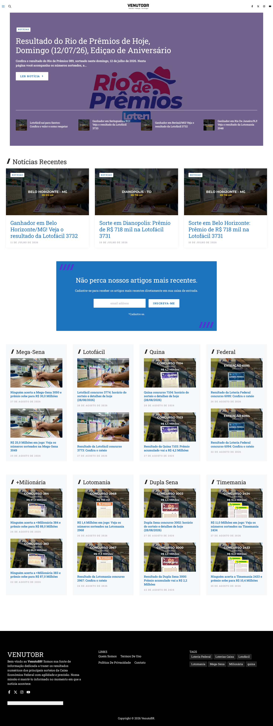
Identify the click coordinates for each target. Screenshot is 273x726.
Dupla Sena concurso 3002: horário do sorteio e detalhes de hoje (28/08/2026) (168, 526)
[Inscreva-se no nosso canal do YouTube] (270, 6)
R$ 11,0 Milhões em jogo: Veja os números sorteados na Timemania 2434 (235, 526)
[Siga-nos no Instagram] (264, 6)
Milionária (236, 664)
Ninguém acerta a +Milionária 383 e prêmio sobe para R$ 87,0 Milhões (35, 575)
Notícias (23, 29)
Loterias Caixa (224, 656)
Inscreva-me (164, 303)
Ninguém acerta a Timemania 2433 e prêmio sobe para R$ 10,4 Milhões (236, 578)
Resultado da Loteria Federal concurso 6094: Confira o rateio (232, 444)
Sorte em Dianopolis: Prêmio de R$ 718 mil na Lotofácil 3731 (134, 229)
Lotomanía (198, 664)
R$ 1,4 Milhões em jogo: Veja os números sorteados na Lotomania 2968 (100, 526)
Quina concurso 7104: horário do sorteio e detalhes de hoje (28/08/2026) (166, 396)
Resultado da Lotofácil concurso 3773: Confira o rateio (99, 448)
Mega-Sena (217, 664)
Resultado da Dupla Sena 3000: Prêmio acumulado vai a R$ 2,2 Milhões (165, 580)
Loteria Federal (201, 656)
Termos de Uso (130, 656)
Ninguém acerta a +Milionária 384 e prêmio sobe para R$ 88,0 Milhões (35, 524)
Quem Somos (107, 656)
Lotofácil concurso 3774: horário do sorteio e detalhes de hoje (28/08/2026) (101, 396)
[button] (9, 6)
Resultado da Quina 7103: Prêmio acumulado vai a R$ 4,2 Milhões (167, 448)
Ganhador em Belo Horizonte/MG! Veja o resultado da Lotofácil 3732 (44, 229)
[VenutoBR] (138, 6)
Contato (140, 662)
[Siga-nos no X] (258, 6)
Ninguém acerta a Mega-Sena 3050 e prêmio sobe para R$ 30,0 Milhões (35, 394)
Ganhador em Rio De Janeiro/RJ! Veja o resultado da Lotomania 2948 (237, 124)
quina (251, 664)
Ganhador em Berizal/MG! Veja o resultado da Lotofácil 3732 (174, 124)
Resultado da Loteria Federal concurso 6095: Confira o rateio (232, 394)
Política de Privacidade (114, 662)
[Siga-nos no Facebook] (252, 6)
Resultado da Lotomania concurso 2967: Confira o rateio (101, 578)
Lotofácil (244, 656)
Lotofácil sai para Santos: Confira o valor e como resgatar (49, 124)
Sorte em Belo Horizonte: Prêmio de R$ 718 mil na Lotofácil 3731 (219, 229)
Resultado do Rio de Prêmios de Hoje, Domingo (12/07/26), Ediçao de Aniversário (93, 45)
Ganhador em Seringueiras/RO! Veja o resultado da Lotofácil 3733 (111, 124)
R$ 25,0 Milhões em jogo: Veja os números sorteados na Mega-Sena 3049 (34, 446)
